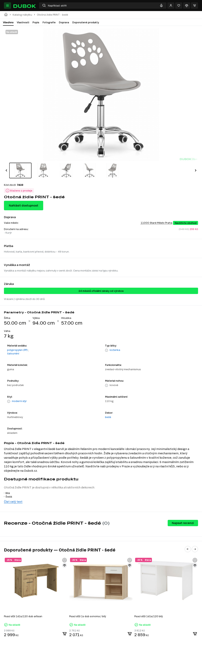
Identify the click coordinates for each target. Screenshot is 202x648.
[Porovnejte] (186, 5)
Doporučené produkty (85, 22)
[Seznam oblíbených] (178, 5)
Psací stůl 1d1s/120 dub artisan (23, 616)
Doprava (64, 22)
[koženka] (106, 350)
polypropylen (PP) (17, 349)
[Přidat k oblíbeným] (64, 560)
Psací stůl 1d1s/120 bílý (148, 616)
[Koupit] (64, 634)
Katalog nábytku (22, 14)
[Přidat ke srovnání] (64, 565)
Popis (35, 22)
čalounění (13, 353)
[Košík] (194, 5)
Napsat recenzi (183, 523)
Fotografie (49, 22)
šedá (108, 417)
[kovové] (106, 385)
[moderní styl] (8, 401)
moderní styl (19, 401)
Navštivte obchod (185, 223)
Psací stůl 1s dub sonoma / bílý (87, 616)
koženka (115, 349)
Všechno (8, 22)
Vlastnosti (23, 22)
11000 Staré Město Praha (156, 222)
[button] (6, 170)
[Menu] (7, 5)
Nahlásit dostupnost (23, 205)
